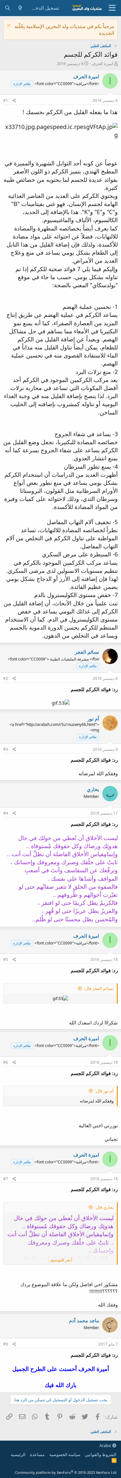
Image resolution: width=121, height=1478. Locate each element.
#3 (5, 749)
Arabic (105, 1445)
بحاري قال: (104, 1207)
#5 (5, 959)
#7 (5, 1178)
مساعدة (37, 1454)
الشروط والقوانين (100, 1454)
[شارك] (14, 100)
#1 (5, 100)
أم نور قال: (104, 1091)
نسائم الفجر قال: (99, 988)
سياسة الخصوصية (64, 1454)
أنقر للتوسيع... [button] (60, 1260)
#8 (5, 1344)
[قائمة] (112, 8)
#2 (5, 678)
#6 (5, 1062)
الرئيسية (18, 1454)
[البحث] (7, 8)
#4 (5, 813)
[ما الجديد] (20, 8)
